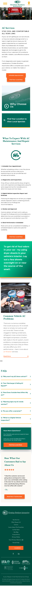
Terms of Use (16, 534)
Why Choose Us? (16, 522)
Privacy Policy (16, 537)
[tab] (16, 376)
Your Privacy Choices (15, 540)
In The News (16, 529)
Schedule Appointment (16, 75)
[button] (5, 4)
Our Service (16, 520)
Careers (16, 524)
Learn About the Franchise (16, 527)
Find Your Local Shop (16, 79)
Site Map (16, 532)
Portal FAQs (16, 542)
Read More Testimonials (14, 496)
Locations (17, 548)
